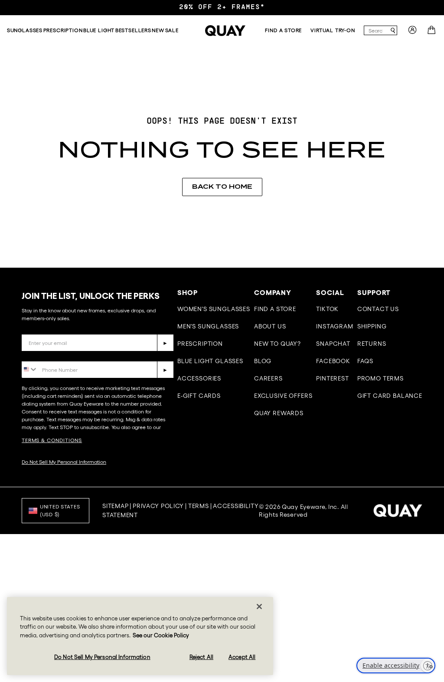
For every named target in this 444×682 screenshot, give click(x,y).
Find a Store (275, 308)
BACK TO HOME (222, 186)
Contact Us (378, 308)
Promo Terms (380, 378)
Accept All (242, 657)
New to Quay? (277, 343)
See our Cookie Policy (161, 635)
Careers (268, 378)
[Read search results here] (393, 30)
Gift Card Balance (389, 395)
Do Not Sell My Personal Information (64, 462)
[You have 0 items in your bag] (432, 32)
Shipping (372, 326)
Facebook (333, 360)
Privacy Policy (158, 505)
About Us (270, 326)
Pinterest (332, 378)
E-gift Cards (199, 395)
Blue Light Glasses (210, 360)
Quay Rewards (279, 413)
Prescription (200, 343)
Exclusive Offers (283, 395)
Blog (262, 360)
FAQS (365, 360)
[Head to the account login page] (412, 32)
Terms (198, 505)
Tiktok (327, 308)
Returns (371, 343)
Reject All (201, 657)
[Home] (225, 30)
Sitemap (115, 505)
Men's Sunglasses (208, 326)
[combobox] (376, 30)
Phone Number (47, 354)
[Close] (259, 606)
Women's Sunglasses (213, 308)
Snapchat (333, 343)
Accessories (199, 378)
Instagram (334, 326)
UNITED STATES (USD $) (60, 510)
